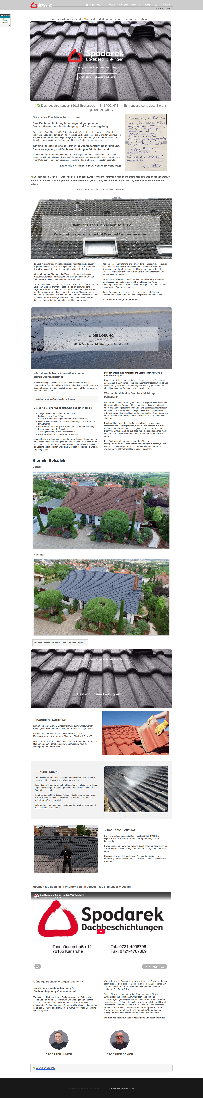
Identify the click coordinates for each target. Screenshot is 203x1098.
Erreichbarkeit (115, 1088)
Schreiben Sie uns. (45, 1068)
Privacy (131, 1088)
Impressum (124, 1088)
